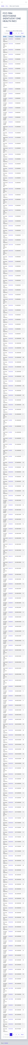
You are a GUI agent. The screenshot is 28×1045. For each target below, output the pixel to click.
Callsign (11, 36)
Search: (5, 27)
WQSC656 (11, 38)
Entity (4, 36)
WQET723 (11, 148)
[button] (26, 2)
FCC (7, 6)
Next (22, 33)
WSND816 (11, 88)
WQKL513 (11, 538)
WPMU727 (11, 768)
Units (24, 36)
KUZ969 (10, 414)
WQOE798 (11, 724)
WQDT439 (11, 43)
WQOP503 (11, 250)
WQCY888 (11, 988)
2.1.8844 (6, 1043)
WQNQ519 (11, 82)
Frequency (18, 36)
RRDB (2, 6)
